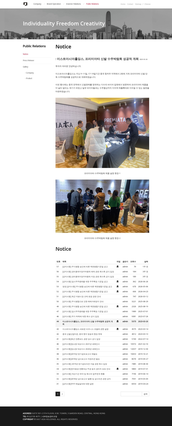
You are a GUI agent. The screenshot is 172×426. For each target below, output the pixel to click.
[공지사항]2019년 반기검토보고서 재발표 (79, 354)
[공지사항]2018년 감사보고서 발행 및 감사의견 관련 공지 (86, 379)
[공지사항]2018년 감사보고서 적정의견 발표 (81, 359)
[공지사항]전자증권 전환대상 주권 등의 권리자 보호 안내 (86, 369)
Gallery (25, 67)
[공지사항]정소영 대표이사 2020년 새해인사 (81, 349)
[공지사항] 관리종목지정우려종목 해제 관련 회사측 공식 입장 (88, 271)
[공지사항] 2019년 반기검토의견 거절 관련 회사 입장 (84, 364)
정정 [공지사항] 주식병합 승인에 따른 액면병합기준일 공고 (87, 286)
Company (37, 4)
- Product (28, 78)
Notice (25, 54)
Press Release (28, 60)
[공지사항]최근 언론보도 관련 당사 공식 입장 (81, 339)
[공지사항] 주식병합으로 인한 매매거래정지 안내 (82, 301)
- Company (29, 73)
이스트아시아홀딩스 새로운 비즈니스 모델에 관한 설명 (85, 329)
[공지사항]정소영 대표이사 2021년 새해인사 (81, 344)
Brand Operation (54, 4)
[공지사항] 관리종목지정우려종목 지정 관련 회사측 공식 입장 (88, 276)
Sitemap (138, 4)
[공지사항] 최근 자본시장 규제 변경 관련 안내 (81, 296)
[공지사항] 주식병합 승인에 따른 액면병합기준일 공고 (85, 266)
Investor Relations (73, 4)
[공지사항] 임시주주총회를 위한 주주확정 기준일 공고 (85, 281)
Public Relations (92, 4)
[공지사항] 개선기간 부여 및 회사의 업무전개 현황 (83, 374)
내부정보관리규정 (49, 416)
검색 (145, 394)
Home (123, 4)
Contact (130, 4)
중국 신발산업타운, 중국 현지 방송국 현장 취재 (82, 334)
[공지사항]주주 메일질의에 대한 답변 (78, 384)
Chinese (147, 4)
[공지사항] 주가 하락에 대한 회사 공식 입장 (80, 316)
